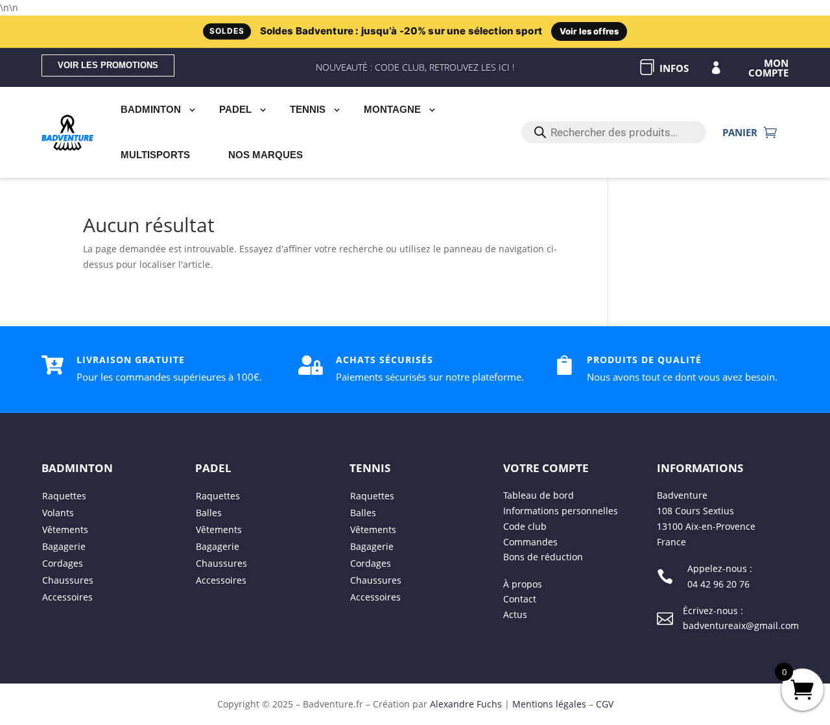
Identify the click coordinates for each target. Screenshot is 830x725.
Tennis (308, 109)
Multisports (155, 154)
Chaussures (67, 580)
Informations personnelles (560, 511)
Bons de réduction (543, 557)
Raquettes (64, 496)
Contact (519, 599)
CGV (604, 704)
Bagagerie (64, 546)
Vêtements (65, 529)
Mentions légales (549, 704)
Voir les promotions (108, 65)
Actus (515, 614)
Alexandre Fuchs (466, 704)
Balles (209, 512)
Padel (235, 109)
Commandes (530, 542)
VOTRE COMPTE (546, 467)
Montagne (392, 109)
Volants (58, 512)
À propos (522, 583)
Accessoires (67, 597)
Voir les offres (589, 31)
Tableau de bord (538, 495)
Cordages (62, 563)
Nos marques (265, 154)
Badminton (151, 109)
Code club (525, 526)
